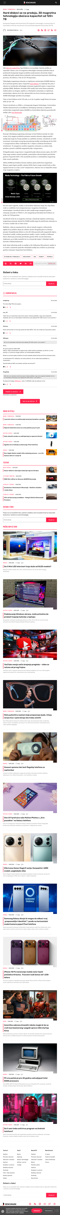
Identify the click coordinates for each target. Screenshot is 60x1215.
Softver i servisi (7, 433)
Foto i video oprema (9, 1173)
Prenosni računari (8, 1157)
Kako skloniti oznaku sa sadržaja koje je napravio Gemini (23, 436)
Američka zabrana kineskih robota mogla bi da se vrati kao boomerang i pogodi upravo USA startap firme (26, 1028)
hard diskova (34, 84)
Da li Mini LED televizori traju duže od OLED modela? (27, 566)
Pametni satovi (35, 1165)
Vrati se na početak (29, 401)
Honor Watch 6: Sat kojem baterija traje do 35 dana (21, 470)
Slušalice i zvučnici (8, 484)
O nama (47, 1154)
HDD (35, 256)
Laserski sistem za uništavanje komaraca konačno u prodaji (24, 419)
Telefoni (5, 1154)
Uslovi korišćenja (50, 1159)
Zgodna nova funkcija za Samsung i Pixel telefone (21, 445)
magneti (41, 256)
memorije (50, 256)
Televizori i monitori (8, 476)
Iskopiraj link (51, 263)
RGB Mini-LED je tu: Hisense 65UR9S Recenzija (20, 479)
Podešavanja (49, 1211)
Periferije (5, 1170)
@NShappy (18, 381)
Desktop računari (8, 1167)
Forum (47, 1162)
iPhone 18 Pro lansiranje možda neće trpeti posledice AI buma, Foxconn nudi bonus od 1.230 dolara (26, 975)
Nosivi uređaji (7, 467)
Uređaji (5, 450)
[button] (4, 2)
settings (22, 1212)
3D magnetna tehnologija (12, 256)
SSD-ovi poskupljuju (13, 68)
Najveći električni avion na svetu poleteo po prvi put (22, 428)
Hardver (5, 1162)
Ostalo (5, 1178)
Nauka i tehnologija (9, 9)
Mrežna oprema (7, 1175)
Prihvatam (37, 1211)
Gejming (19, 1157)
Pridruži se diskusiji (12, 392)
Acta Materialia (16, 112)
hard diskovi (26, 256)
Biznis (4, 1021)
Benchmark (34, 1178)
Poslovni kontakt (50, 1157)
